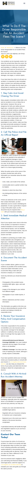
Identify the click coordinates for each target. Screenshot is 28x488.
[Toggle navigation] (24, 3)
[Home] (8, 3)
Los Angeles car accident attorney (11, 464)
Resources (10, 47)
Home (2, 47)
